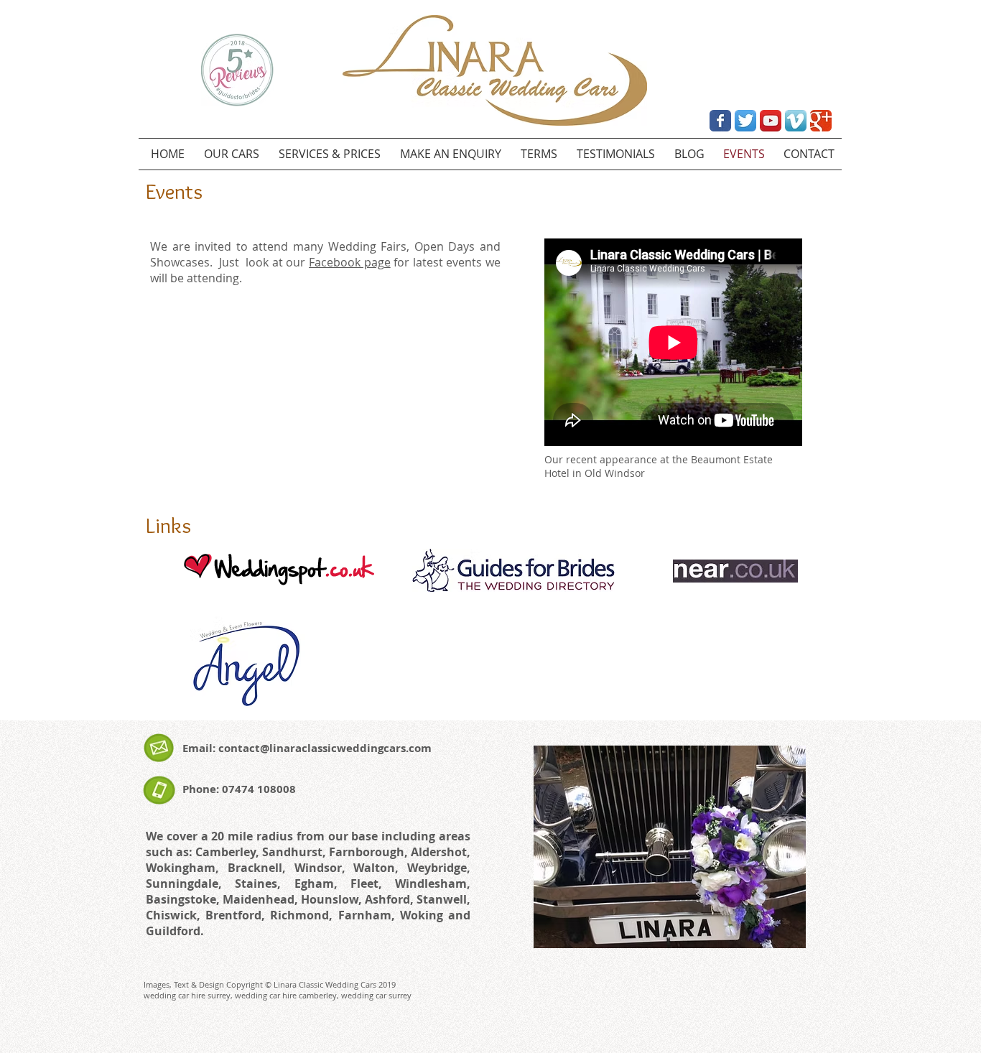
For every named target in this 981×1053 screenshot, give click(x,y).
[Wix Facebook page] (720, 120)
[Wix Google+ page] (821, 120)
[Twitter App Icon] (745, 120)
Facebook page (350, 262)
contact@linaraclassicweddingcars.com (325, 748)
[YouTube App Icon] (770, 120)
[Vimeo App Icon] (795, 120)
